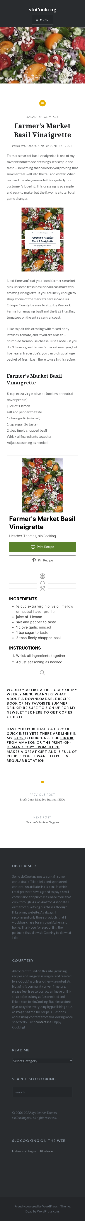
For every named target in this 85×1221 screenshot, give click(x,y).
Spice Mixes (48, 116)
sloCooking (42, 9)
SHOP (19, 738)
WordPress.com (48, 1211)
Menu (44, 19)
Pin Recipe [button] (45, 560)
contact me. (44, 1022)
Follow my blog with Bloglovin (32, 1151)
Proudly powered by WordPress (36, 1206)
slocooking (35, 146)
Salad (32, 116)
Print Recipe (45, 547)
